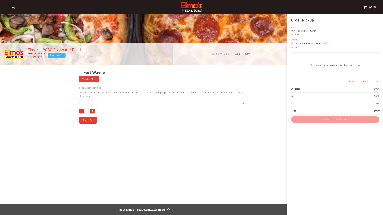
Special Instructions (90, 88)
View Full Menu (89, 79)
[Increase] (92, 111)
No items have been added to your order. (335, 65)
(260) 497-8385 (35, 57)
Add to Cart (88, 120)
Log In (14, 7)
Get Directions (297, 47)
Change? (295, 34)
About (141, 209)
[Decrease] (81, 111)
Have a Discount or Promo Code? (363, 81)
